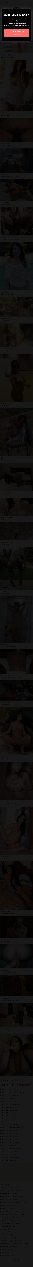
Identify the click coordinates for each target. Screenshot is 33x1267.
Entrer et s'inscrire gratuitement (16, 33)
